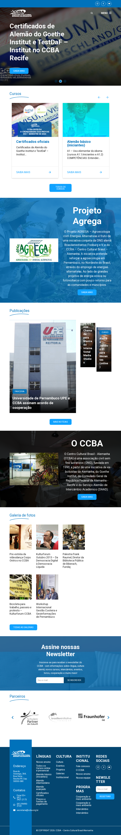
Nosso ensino (43, 762)
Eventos (60, 766)
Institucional (62, 777)
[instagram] (97, 3)
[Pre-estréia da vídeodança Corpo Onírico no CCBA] (21, 537)
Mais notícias (60, 422)
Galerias (60, 773)
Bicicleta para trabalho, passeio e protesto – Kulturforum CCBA (20, 609)
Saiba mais (23, 172)
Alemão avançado (41, 788)
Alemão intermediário (43, 781)
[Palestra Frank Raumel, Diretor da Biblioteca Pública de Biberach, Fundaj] (74, 537)
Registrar (105, 796)
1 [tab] (56, 81)
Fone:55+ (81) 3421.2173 (22, 797)
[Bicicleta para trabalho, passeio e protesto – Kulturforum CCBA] (21, 587)
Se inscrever (74, 680)
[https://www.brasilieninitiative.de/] (29, 717)
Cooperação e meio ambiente (83, 798)
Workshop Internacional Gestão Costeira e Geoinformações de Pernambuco (46, 610)
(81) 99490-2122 (22, 805)
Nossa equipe (83, 778)
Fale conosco (83, 766)
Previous (99, 97)
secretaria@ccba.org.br (22, 810)
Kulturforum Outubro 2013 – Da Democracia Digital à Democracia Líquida (47, 560)
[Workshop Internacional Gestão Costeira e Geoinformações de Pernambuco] (47, 587)
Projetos (60, 770)
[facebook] (103, 3)
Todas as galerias (23, 627)
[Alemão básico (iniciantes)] (86, 120)
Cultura (59, 762)
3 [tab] (64, 81)
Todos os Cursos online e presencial (43, 768)
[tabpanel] (60, 43)
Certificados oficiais (32, 142)
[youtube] (109, 3)
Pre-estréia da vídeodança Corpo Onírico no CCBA (20, 557)
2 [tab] (60, 81)
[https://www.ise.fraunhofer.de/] (60, 717)
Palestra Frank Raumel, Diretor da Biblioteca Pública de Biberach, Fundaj (73, 560)
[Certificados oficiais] (35, 120)
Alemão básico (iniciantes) (79, 143)
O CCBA (80, 770)
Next (107, 97)
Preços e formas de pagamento (42, 801)
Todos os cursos (60, 188)
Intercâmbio (82, 809)
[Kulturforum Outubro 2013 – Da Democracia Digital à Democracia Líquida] (47, 537)
